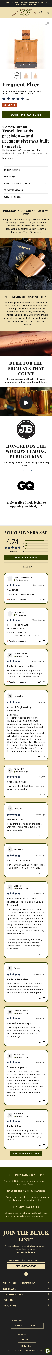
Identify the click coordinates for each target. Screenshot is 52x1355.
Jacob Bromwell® (21, 1350)
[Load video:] (26, 401)
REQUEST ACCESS (26, 1266)
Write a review (26, 557)
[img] (21, 580)
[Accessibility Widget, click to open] (48, 1351)
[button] (5, 12)
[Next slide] (31, 522)
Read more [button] (36, 751)
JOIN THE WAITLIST (26, 114)
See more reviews (26, 1153)
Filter (27, 566)
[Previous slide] (20, 522)
